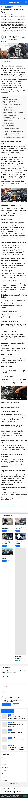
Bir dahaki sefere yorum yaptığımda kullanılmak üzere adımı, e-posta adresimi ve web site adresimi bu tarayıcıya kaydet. (13, 699)
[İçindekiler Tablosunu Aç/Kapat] (23, 97)
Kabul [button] (25, 796)
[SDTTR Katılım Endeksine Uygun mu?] (14, 732)
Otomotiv (4, 770)
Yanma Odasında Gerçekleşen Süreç (13, 104)
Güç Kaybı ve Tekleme (10, 117)
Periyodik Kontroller (9, 123)
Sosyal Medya (6, 777)
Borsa (3, 761)
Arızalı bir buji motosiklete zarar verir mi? (14, 131)
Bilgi (3, 757)
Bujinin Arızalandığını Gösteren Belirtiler (13, 112)
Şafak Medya (14, 2)
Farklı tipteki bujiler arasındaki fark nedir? (14, 136)
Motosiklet (4, 68)
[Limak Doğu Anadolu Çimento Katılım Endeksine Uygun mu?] (14, 747)
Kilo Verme (5, 767)
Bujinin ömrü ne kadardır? (10, 126)
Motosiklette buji (6, 146)
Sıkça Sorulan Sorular (8, 125)
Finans (4, 764)
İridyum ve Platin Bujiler (10, 110)
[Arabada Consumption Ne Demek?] (7, 525)
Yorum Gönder (6, 704)
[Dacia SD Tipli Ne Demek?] (20, 540)
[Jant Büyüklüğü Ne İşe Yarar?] (7, 540)
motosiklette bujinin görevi (9, 87)
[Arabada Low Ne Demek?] (7, 604)
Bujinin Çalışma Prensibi (9, 101)
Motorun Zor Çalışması (10, 114)
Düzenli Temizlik (8, 120)
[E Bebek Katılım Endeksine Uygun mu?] (14, 724)
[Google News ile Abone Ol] (6, 61)
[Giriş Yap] (26, 2)
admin (6, 36)
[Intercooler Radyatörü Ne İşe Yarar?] (20, 604)
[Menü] (2, 2)
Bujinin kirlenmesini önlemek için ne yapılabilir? (13, 133)
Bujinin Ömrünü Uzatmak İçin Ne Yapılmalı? (14, 118)
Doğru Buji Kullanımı (9, 122)
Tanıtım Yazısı (9, 791)
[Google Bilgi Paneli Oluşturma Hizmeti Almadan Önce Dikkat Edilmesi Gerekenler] (14, 716)
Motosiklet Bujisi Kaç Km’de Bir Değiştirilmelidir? (11, 106)
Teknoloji (4, 780)
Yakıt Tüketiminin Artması (10, 115)
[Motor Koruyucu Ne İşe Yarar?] (20, 525)
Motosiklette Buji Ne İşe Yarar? (10, 99)
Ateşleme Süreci (8, 102)
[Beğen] (2, 65)
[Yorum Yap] (6, 65)
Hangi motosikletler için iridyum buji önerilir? (15, 137)
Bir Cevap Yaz (7, 667)
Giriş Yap (16, 704)
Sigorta (4, 774)
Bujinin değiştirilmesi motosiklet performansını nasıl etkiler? (12, 129)
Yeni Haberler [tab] (20, 711)
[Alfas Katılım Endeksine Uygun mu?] (14, 739)
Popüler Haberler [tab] (7, 711)
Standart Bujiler (8, 109)
